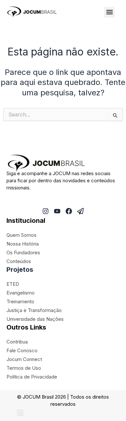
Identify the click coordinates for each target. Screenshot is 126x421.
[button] (109, 12)
